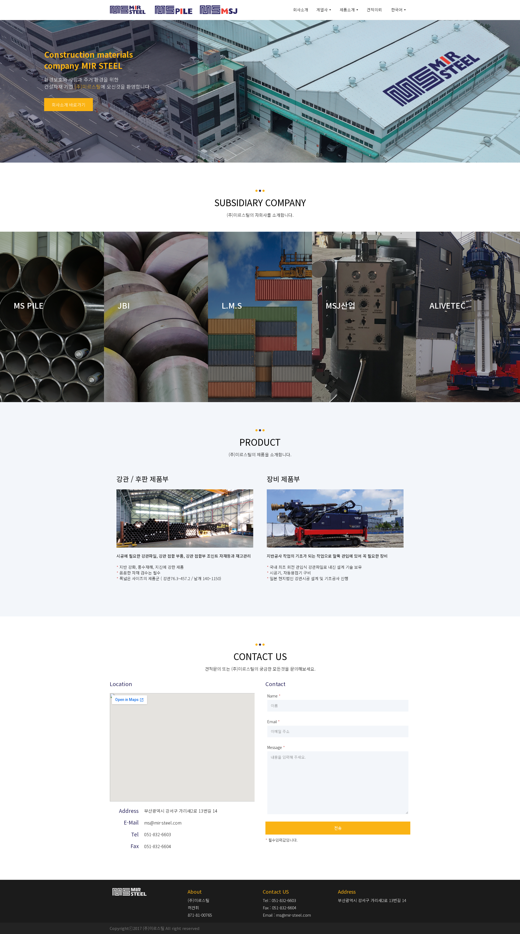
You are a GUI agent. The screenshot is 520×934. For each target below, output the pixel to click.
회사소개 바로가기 (68, 104)
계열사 (322, 9)
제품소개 (347, 9)
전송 (338, 828)
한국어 (396, 9)
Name (272, 696)
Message (274, 747)
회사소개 (300, 9)
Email (272, 721)
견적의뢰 (374, 9)
